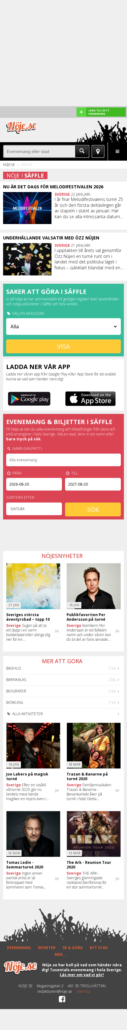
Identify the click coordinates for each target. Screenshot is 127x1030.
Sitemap (83, 991)
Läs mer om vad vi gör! (82, 974)
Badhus (13, 668)
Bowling (14, 702)
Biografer (16, 691)
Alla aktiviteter (27, 713)
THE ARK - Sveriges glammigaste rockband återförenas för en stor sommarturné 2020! (87, 880)
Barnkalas (16, 679)
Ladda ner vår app (38, 367)
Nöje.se (9, 164)
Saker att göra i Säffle (46, 291)
